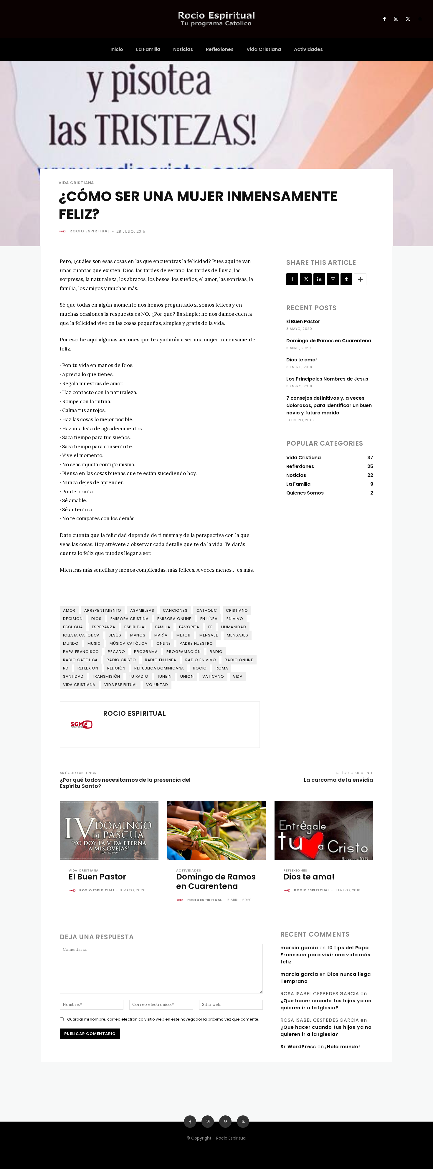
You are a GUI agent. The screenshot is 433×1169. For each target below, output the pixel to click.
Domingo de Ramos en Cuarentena (328, 340)
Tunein (164, 676)
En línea (209, 618)
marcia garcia (299, 947)
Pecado (116, 651)
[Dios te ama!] (324, 830)
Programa (146, 651)
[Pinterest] (225, 1121)
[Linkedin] (319, 279)
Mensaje (208, 635)
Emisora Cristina (129, 618)
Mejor (183, 635)
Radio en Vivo (200, 660)
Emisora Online (174, 618)
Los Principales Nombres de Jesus (327, 379)
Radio (216, 651)
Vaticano (213, 676)
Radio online (239, 660)
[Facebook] (384, 19)
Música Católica (129, 643)
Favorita (189, 627)
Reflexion (87, 668)
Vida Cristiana (76, 183)
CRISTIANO (237, 610)
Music (94, 643)
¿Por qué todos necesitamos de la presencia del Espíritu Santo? (125, 783)
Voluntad (157, 684)
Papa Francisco (81, 651)
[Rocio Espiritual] (64, 231)
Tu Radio (138, 676)
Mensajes (237, 635)
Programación (183, 651)
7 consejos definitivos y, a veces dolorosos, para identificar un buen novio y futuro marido (329, 405)
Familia (163, 627)
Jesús (115, 635)
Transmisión (106, 676)
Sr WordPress (298, 1046)
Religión (116, 668)
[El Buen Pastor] (109, 830)
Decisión (72, 618)
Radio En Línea (160, 660)
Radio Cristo (121, 660)
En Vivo (235, 618)
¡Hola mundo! (342, 1046)
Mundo (71, 643)
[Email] (333, 279)
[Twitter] (408, 19)
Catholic (206, 610)
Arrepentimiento (102, 610)
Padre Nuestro (196, 643)
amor (69, 610)
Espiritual (135, 627)
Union (187, 676)
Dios (96, 618)
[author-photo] (73, 891)
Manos (138, 635)
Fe (210, 627)
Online (163, 643)
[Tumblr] (346, 279)
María (161, 635)
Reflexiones (295, 870)
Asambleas (142, 610)
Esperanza (103, 627)
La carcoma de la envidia (338, 779)
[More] (360, 279)
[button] (420, 19)
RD (66, 668)
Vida (238, 676)
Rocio (200, 668)
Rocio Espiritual (90, 231)
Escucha (73, 627)
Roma (222, 668)
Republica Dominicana (159, 668)
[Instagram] (396, 19)
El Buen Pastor (303, 321)
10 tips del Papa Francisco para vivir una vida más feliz (325, 954)
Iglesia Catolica (81, 635)
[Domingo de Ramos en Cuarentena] (216, 830)
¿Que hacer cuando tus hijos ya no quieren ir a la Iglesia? (325, 1004)
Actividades (188, 870)
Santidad (73, 676)
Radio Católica (80, 660)
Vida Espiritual (120, 684)
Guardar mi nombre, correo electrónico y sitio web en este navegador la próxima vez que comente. (163, 1019)
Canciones (175, 610)
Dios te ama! (301, 359)
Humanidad (233, 627)
